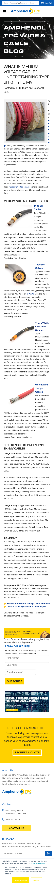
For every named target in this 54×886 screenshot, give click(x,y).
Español (48, 2)
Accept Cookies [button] (21, 880)
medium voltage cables (20, 187)
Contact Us (16, 828)
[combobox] (20, 3)
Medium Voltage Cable (22, 642)
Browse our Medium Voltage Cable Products (28, 603)
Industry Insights (35, 639)
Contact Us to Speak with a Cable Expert (26, 606)
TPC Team (22, 88)
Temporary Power (19, 639)
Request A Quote (27, 752)
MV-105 (30, 294)
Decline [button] (36, 880)
